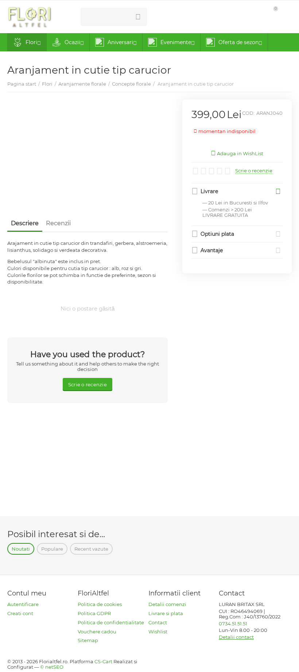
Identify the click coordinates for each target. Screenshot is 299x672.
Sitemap (88, 640)
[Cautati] (138, 16)
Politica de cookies (100, 604)
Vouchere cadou (97, 631)
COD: (248, 113)
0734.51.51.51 (173, 16)
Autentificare (23, 604)
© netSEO (51, 667)
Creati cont (20, 613)
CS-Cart (103, 661)
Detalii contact (236, 637)
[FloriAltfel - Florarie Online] (29, 16)
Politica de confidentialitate (111, 622)
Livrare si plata (165, 613)
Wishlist (157, 631)
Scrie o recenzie (253, 170)
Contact (157, 622)
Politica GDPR (94, 613)
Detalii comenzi (167, 604)
